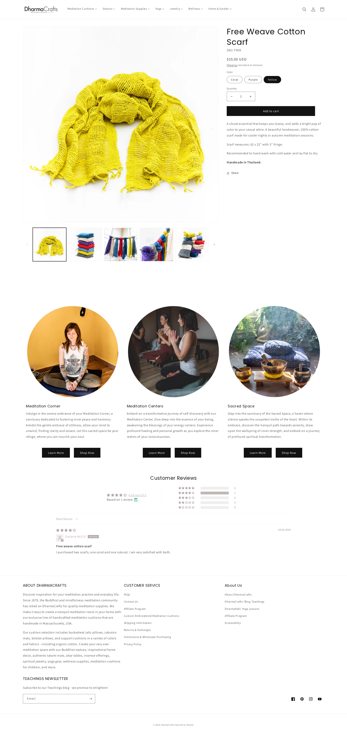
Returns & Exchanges (137, 630)
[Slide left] (27, 244)
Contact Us (131, 601)
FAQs (127, 594)
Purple (253, 79)
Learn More (56, 453)
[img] (66, 530)
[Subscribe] (90, 698)
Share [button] (235, 173)
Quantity (232, 88)
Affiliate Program (135, 609)
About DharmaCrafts (238, 594)
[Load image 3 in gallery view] (121, 244)
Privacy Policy (132, 644)
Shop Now (87, 453)
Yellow (272, 79)
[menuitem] (82, 9)
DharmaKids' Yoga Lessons (242, 609)
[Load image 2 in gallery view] (85, 244)
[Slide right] (214, 244)
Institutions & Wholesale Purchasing (147, 637)
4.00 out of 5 (137, 495)
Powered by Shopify (184, 725)
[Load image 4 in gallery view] (156, 244)
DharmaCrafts (167, 725)
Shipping (232, 65)
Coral (234, 79)
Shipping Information (138, 623)
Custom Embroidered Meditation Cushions (151, 616)
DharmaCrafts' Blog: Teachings (244, 601)
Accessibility (233, 623)
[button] (304, 9)
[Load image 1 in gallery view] (49, 244)
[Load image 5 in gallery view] (192, 244)
